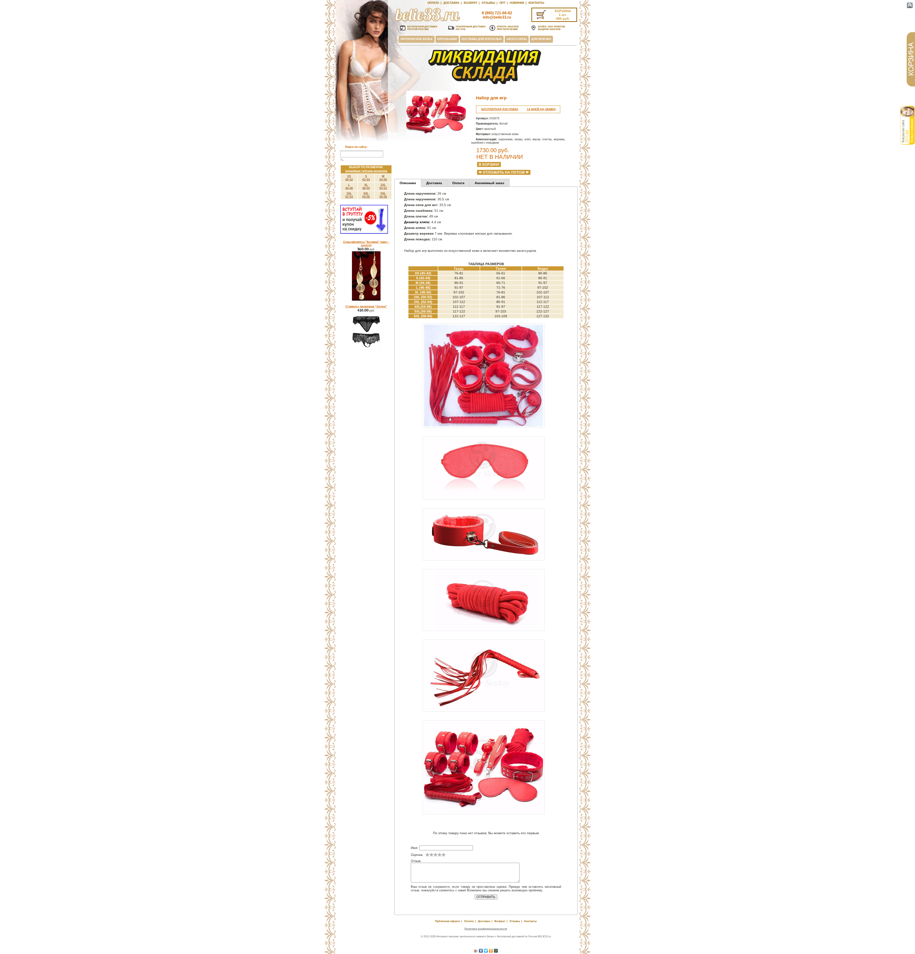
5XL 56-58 (383, 195)
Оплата (433, 3)
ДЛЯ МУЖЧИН (541, 39)
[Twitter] (485, 951)
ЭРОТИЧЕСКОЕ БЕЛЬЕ (416, 39)
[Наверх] (910, 5)
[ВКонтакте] (480, 951)
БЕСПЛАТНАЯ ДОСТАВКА (499, 109)
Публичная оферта (447, 921)
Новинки (517, 3)
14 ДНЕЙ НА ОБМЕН (541, 109)
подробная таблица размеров (366, 171)
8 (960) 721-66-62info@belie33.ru (497, 15)
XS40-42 (349, 178)
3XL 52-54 (349, 195)
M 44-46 (383, 178)
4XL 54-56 (366, 195)
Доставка (451, 3)
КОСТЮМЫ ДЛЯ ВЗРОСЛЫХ (482, 39)
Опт (502, 3)
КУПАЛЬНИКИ (447, 39)
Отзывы (488, 3)
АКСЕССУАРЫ (516, 39)
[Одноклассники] (490, 951)
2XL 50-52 (383, 186)
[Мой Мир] (495, 951)
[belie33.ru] (427, 21)
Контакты (536, 3)
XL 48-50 (366, 186)
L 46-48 (349, 186)
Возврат (470, 3)
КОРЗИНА (563, 11)
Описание (408, 183)
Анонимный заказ (489, 183)
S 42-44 (366, 178)
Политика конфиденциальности (485, 928)
